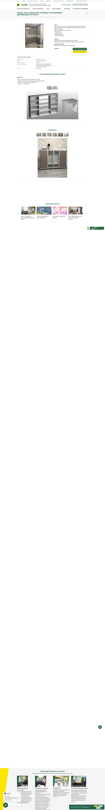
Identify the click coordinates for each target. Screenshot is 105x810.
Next (82, 104)
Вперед (87, 214)
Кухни (47, 8)
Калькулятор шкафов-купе (23, 8)
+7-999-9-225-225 (65, 4)
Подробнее (55, 796)
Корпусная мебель (56, 8)
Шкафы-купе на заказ (40, 59)
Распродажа (67, 8)
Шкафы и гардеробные (38, 8)
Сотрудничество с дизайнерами (80, 8)
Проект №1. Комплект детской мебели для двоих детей (27, 218)
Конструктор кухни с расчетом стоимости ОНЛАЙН (40, 5)
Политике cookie (86, 807)
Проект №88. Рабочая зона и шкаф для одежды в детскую (75, 218)
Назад (18, 214)
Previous (23, 104)
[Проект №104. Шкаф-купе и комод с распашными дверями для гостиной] (34, 35)
